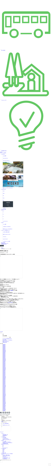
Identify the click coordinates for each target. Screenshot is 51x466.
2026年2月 (4, 348)
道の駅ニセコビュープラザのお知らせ (7, 442)
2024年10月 (4, 360)
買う (3, 450)
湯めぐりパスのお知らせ (6, 341)
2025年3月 (4, 356)
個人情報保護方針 (5, 458)
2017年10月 (4, 409)
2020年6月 (4, 398)
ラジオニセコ (4, 456)
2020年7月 (4, 397)
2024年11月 (4, 359)
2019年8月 (4, 404)
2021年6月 (4, 389)
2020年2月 (4, 401)
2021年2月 (4, 392)
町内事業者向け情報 (5, 443)
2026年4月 (4, 347)
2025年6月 (4, 354)
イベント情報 (4, 339)
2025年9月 (4, 352)
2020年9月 (4, 396)
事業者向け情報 (5, 342)
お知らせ (2, 222)
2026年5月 (4, 346)
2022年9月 (4, 378)
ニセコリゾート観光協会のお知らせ (7, 338)
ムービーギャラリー (5, 447)
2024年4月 (4, 364)
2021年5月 (4, 390)
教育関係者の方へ (5, 435)
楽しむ (3, 451)
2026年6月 (4, 345)
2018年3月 (4, 408)
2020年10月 (4, 395)
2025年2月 (4, 357)
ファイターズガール (10, 302)
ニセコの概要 (4, 437)
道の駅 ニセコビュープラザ (4, 243)
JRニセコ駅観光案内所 (6, 423)
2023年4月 (4, 373)
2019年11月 (4, 402)
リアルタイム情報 (3, 209)
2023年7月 (4, 371)
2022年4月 (4, 382)
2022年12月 (4, 376)
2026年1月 (4, 349)
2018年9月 (4, 406)
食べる (3, 449)
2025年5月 (4, 355)
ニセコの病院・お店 (5, 434)
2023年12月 (4, 367)
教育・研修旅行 (3, 242)
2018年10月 (4, 405)
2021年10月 (4, 386)
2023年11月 (4, 368)
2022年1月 (4, 384)
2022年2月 (4, 383)
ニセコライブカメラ (5, 457)
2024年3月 (4, 365)
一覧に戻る (1, 331)
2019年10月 (4, 403)
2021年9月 (4, 387)
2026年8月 (4, 344)
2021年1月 (4, 393)
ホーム (2, 247)
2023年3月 (4, 374)
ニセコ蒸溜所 (11, 290)
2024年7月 (4, 362)
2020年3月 (4, 400)
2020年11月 (4, 394)
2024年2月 (4, 366)
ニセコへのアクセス (5, 438)
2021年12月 (4, 385)
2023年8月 (4, 370)
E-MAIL (2, 421)
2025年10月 (4, 351)
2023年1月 (4, 375)
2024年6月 (4, 363)
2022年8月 (4, 379)
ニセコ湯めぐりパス (4, 453)
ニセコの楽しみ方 (3, 448)
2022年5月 (4, 381)
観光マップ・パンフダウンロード (7, 439)
